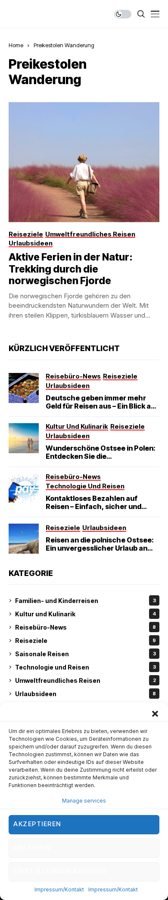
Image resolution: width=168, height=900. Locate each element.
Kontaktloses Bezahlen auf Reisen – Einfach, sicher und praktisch (93, 506)
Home (16, 45)
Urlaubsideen (85, 693)
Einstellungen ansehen (59, 871)
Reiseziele (85, 640)
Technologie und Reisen (85, 667)
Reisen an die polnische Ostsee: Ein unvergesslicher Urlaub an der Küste (100, 548)
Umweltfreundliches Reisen (85, 680)
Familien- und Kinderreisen (85, 600)
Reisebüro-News (85, 627)
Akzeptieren (37, 824)
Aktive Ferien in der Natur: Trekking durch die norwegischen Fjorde (71, 269)
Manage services (84, 800)
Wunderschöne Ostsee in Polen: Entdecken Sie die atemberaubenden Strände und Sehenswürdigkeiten (101, 460)
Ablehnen (31, 847)
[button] (155, 713)
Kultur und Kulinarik (85, 614)
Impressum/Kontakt (59, 889)
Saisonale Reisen (85, 654)
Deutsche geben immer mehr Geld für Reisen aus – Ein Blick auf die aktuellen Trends (102, 406)
